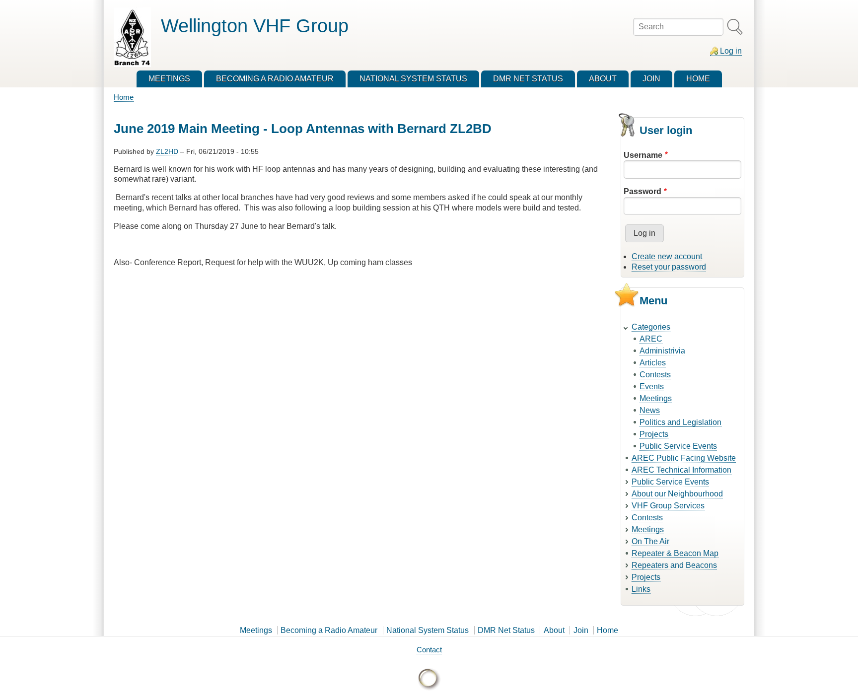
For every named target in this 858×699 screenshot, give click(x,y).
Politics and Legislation (680, 422)
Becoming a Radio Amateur (329, 630)
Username (643, 155)
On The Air (650, 541)
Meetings (656, 398)
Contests (655, 374)
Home (124, 97)
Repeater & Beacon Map (675, 553)
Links (641, 589)
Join (580, 630)
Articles (653, 362)
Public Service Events (678, 446)
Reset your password (669, 267)
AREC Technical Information (681, 470)
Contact (429, 649)
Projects (654, 434)
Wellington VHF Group (255, 25)
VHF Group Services (668, 505)
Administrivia (662, 351)
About (554, 630)
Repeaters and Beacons (674, 565)
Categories (651, 327)
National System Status (427, 630)
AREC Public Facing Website (684, 458)
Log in (731, 51)
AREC (651, 339)
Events (652, 386)
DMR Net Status (506, 630)
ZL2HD (167, 151)
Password (642, 191)
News (650, 410)
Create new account (667, 256)
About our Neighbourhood (677, 493)
